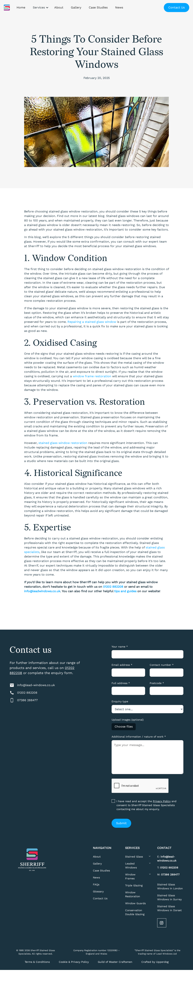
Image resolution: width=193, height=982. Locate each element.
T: (167, 867)
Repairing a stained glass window (91, 322)
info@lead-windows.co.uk (36, 685)
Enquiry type (120, 701)
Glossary (98, 891)
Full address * (121, 683)
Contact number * (162, 664)
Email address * (122, 664)
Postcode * (157, 683)
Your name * (120, 646)
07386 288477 (27, 700)
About (97, 856)
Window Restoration (132, 894)
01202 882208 (27, 692)
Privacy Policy (162, 801)
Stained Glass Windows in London (170, 886)
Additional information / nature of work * (139, 736)
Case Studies (101, 870)
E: (166, 858)
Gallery (97, 863)
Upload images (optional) (128, 719)
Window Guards (135, 903)
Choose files (124, 726)
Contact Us (176, 7)
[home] (7, 8)
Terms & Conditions (37, 961)
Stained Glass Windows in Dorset (169, 908)
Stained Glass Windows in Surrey (169, 897)
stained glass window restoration (62, 443)
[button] (40, 7)
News (96, 877)
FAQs (96, 884)
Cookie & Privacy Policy (74, 961)
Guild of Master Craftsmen (115, 961)
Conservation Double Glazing (134, 912)
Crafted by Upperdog (154, 961)
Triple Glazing (133, 885)
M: (168, 874)
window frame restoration (92, 376)
